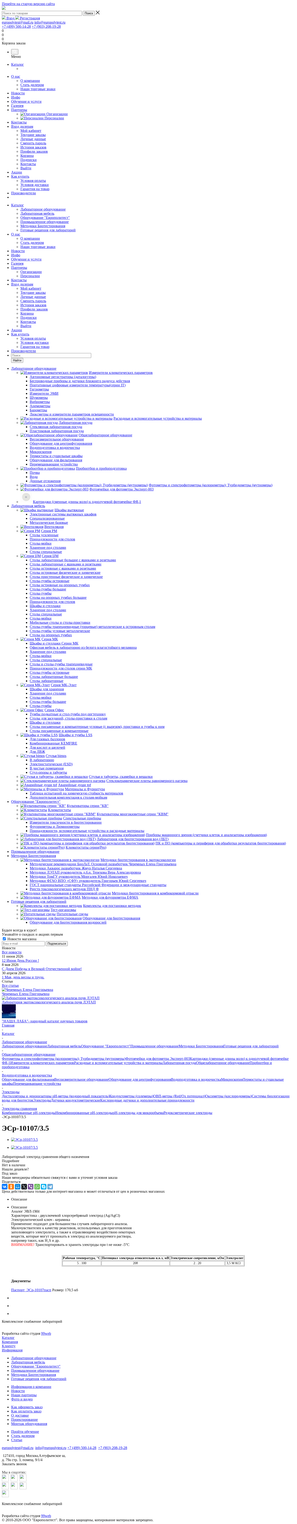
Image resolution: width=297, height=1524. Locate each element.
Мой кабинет (30, 288)
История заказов (33, 305)
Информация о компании (31, 1387)
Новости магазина (21, 939)
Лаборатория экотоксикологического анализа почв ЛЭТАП (49, 1002)
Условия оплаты (33, 338)
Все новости (12, 952)
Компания (10, 1342)
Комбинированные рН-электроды (28, 1113)
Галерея (17, 106)
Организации (31, 272)
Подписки (28, 318)
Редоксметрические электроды (188, 1113)
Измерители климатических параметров (42, 1063)
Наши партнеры (24, 1395)
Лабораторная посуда (179, 1063)
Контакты (19, 122)
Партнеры (19, 110)
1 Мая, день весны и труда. (23, 977)
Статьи (16, 1440)
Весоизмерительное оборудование (81, 1079)
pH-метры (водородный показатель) (80, 1096)
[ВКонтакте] (4, 1186)
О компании (30, 238)
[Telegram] (50, 1186)
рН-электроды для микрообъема (138, 1113)
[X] (24, 1186)
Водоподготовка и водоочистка (196, 1079)
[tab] (148, 1161)
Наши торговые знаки (37, 247)
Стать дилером (32, 243)
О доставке (20, 1415)
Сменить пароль (33, 301)
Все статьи (10, 985)
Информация (12, 1350)
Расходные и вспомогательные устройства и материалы (118, 1063)
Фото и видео (22, 1399)
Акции (16, 172)
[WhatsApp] (37, 1186)
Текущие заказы (33, 293)
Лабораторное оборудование (43, 209)
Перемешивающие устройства (37, 1084)
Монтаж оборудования (29, 1424)
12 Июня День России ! (20, 960)
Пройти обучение (25, 1432)
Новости (18, 93)
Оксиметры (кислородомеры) (228, 1096)
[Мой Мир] (17, 1186)
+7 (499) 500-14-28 (16, 26)
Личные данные (33, 297)
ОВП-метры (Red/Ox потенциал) (179, 1096)
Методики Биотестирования (42, 226)
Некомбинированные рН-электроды (84, 1113)
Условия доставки (34, 343)
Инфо (15, 97)
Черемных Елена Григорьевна (25, 994)
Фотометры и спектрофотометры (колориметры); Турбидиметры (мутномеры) (64, 1059)
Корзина (27, 313)
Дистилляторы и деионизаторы (27, 1096)
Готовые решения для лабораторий (48, 230)
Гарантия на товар (34, 347)
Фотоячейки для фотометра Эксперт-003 (158, 1059)
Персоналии (30, 276)
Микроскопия (232, 1079)
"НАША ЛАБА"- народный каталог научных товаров (44, 1021)
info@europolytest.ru (49, 22)
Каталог (17, 64)
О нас (15, 76)
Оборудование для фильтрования (28, 1079)
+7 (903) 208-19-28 (46, 26)
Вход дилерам (22, 126)
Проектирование (24, 1420)
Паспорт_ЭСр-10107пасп (31, 1290)
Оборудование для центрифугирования (140, 1079)
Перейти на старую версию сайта (28, 4)
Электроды (42, 1100)
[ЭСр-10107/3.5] (24, 1140)
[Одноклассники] (11, 1186)
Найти (17, 360)
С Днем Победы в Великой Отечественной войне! (42, 969)
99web (46, 1333)
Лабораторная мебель (37, 213)
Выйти (25, 326)
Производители (23, 193)
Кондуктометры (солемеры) (131, 1096)
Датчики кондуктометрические (75, 1100)
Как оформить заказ (26, 1407)
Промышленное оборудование (44, 222)
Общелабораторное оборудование (223, 1063)
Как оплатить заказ (26, 1411)
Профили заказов (34, 309)
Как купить (20, 176)
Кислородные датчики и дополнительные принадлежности (147, 1100)
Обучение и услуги (26, 101)
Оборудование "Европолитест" (45, 218)
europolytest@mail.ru (17, 22)
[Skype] (43, 1186)
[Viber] (30, 1186)
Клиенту (9, 1346)
